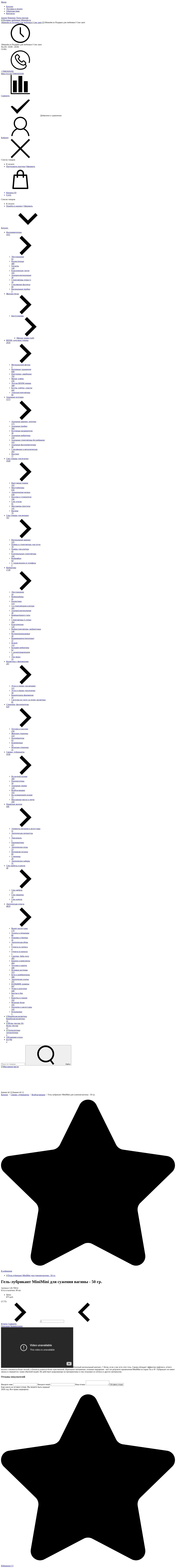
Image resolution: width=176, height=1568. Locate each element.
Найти (67, 1064)
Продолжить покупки (15, 166)
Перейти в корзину (14, 206)
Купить (4, 1324)
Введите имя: (7, 1384)
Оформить (30, 166)
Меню (3, 2)
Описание (5, 1326)
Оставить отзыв (116, 1385)
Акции (4, 18)
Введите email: (44, 1384)
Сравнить (12, 1324)
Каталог (5, 228)
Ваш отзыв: (80, 1384)
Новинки (12, 18)
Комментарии (16, 1326)
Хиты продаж (22, 18)
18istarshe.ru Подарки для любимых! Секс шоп (21, 22)
